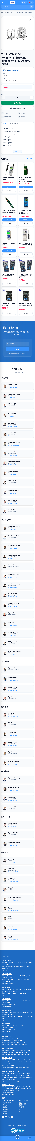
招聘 (20, 1102)
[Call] (17, 1138)
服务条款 (19, 353)
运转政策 (21, 1109)
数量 (2, 94)
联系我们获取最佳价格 (19, 108)
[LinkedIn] (12, 1117)
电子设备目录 (22, 1104)
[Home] (2, 12)
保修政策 (5, 1111)
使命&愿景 (5, 1109)
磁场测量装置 (8, 12)
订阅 (17, 349)
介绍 (4, 1104)
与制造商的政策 (7, 1102)
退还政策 (21, 1111)
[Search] (31, 6)
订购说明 (21, 1107)
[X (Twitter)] (9, 1117)
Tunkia (5, 71)
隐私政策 (24, 353)
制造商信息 (15, 124)
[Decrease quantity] (3, 97)
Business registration (8, 1100)
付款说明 (5, 1106)
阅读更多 (16, 151)
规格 (6, 124)
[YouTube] (6, 1117)
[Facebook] (3, 1117)
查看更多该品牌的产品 (14, 71)
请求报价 (18, 103)
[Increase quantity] (31, 97)
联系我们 (21, 1106)
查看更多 (29, 159)
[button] (17, 33)
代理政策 (5, 1107)
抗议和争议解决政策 (24, 1100)
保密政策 (5, 1113)
